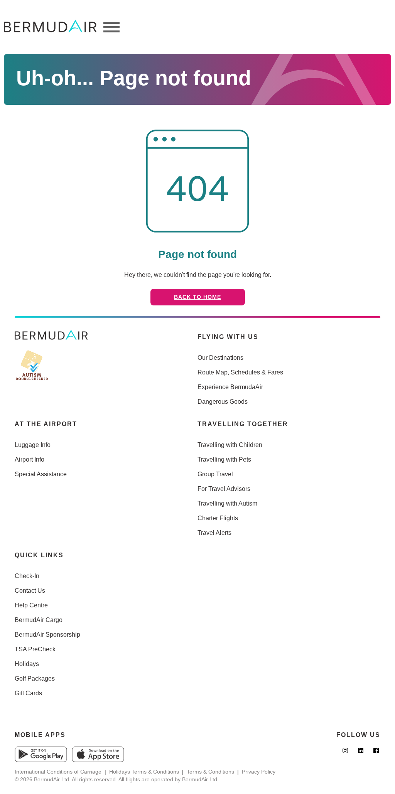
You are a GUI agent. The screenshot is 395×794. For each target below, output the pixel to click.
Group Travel (215, 474)
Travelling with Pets (224, 459)
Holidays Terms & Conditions (144, 772)
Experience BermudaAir (230, 387)
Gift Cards (28, 693)
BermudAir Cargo (38, 620)
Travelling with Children (230, 445)
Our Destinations (220, 357)
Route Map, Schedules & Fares (240, 372)
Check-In (27, 576)
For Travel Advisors (224, 489)
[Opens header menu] (111, 27)
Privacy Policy (258, 772)
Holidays (27, 664)
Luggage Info (33, 445)
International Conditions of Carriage (58, 772)
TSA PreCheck (35, 649)
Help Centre (31, 605)
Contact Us (30, 590)
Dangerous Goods (223, 401)
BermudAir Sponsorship (47, 634)
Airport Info (29, 459)
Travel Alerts (214, 532)
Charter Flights (218, 518)
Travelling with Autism (227, 503)
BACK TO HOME (197, 297)
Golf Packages (35, 678)
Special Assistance (41, 474)
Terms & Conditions (210, 772)
